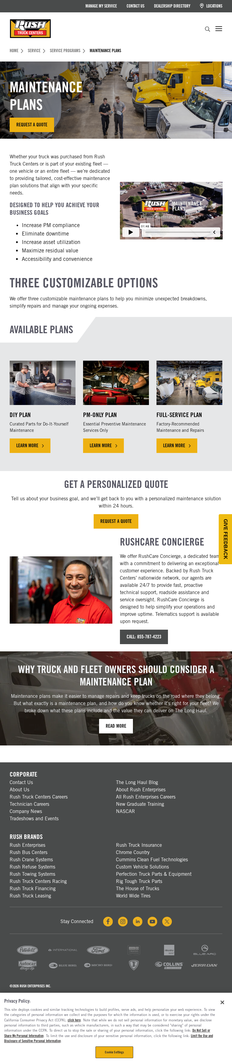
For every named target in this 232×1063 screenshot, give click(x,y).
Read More (116, 726)
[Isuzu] (169, 955)
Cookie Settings (114, 1052)
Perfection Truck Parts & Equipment (154, 874)
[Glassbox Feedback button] (225, 539)
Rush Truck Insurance (139, 845)
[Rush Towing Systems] (204, 970)
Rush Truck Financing (33, 888)
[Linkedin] (138, 921)
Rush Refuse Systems (32, 867)
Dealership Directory (172, 6)
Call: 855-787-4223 (144, 637)
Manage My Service (101, 6)
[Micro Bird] (98, 970)
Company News (26, 811)
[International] (62, 955)
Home (14, 50)
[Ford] (98, 955)
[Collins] (169, 970)
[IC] (133, 970)
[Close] (222, 1002)
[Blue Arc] (204, 955)
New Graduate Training (140, 804)
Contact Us (135, 6)
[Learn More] (43, 383)
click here (74, 1020)
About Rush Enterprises (141, 790)
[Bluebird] (62, 970)
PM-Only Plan (100, 415)
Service (34, 50)
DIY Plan (20, 415)
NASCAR (125, 811)
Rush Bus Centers (28, 852)
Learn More (27, 445)
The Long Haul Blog (137, 782)
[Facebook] (108, 921)
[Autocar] (27, 970)
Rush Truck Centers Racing (38, 881)
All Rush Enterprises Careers (146, 797)
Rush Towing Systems (32, 874)
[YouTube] (152, 921)
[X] (167, 921)
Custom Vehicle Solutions (142, 867)
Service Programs (65, 50)
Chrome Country (133, 852)
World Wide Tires (133, 896)
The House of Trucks (137, 888)
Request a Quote (31, 125)
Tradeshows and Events (34, 818)
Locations (213, 6)
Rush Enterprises (27, 845)
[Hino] (133, 955)
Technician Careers (29, 804)
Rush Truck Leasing (30, 896)
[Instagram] (123, 921)
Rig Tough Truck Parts (139, 881)
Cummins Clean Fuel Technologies (152, 859)
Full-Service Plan (179, 415)
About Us (19, 790)
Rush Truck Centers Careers (39, 797)
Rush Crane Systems (31, 859)
